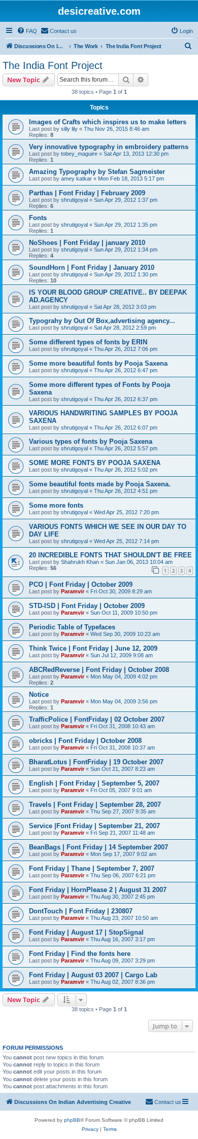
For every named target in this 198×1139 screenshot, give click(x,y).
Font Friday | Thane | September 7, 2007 (91, 868)
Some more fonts (56, 505)
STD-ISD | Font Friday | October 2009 (87, 606)
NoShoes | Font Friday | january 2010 (87, 242)
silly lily (69, 129)
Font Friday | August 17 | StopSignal (86, 932)
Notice (39, 694)
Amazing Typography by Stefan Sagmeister (97, 171)
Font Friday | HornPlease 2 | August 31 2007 (98, 890)
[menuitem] (27, 31)
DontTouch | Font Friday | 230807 (81, 911)
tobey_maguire (79, 154)
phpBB (72, 1120)
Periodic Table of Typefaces (72, 627)
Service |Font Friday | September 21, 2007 (94, 826)
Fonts (38, 218)
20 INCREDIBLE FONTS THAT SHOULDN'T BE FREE (110, 555)
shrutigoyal (74, 200)
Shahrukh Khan (80, 562)
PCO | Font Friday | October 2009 (81, 584)
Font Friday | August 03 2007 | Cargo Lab (93, 975)
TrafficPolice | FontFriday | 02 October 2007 (96, 719)
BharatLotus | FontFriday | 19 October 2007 (96, 762)
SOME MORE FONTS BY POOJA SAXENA (94, 463)
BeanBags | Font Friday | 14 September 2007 (98, 847)
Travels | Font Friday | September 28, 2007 (95, 804)
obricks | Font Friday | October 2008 (85, 740)
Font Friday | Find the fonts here (79, 953)
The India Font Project (53, 65)
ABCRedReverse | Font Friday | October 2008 (99, 669)
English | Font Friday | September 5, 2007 (94, 783)
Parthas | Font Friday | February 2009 (87, 193)
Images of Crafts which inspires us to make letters (107, 122)
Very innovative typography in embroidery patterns (108, 147)
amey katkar (76, 178)
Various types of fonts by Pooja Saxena (90, 441)
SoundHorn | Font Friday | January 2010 (91, 267)
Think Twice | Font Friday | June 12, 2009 (93, 648)
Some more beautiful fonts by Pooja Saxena (98, 363)
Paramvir (72, 591)
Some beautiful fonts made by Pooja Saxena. (100, 484)
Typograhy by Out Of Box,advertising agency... (102, 321)
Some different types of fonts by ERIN (88, 342)
